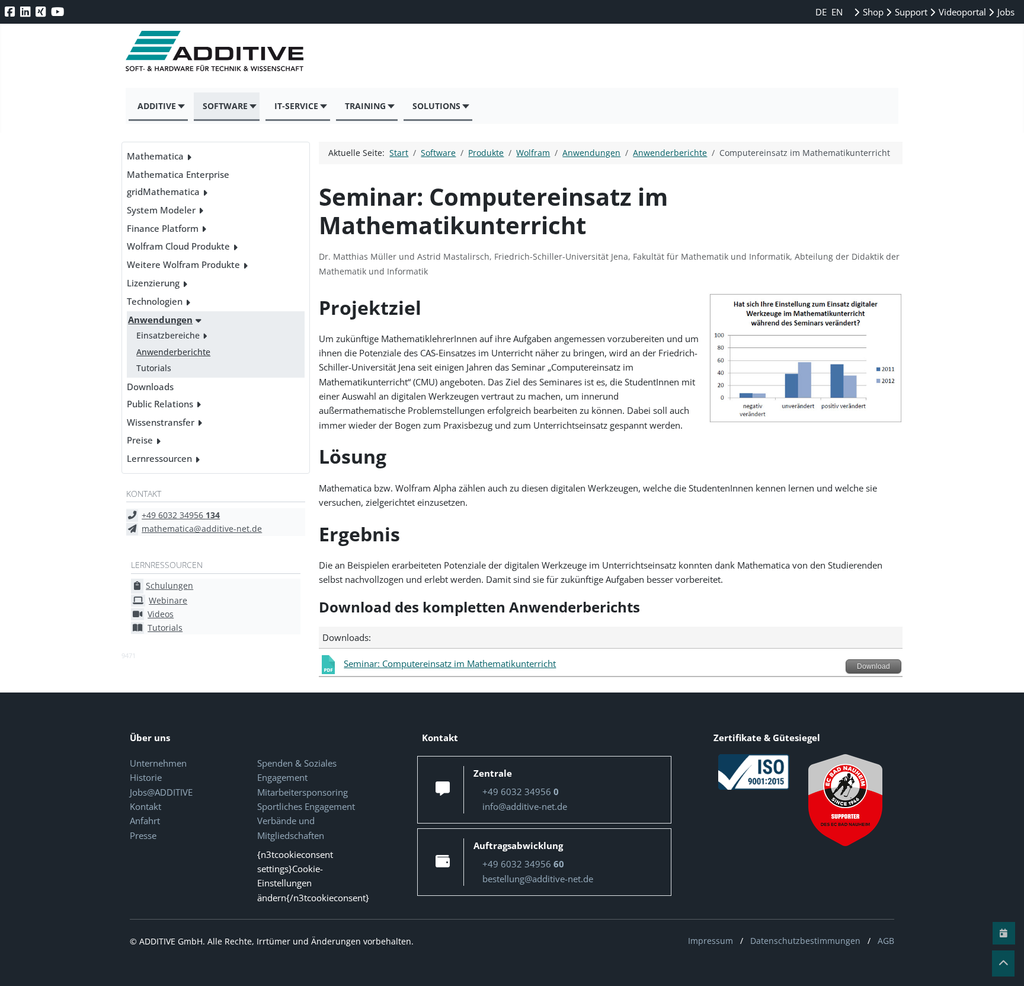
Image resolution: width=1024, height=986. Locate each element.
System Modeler (161, 210)
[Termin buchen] (1004, 933)
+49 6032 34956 (181, 515)
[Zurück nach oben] (1003, 963)
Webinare (168, 600)
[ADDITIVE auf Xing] (42, 12)
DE (822, 12)
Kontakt (145, 806)
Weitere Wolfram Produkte (183, 264)
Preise (140, 440)
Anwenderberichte (173, 352)
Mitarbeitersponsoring (302, 792)
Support (909, 12)
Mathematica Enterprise (178, 174)
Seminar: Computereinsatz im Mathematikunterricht (450, 663)
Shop (872, 12)
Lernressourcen (159, 458)
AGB (886, 940)
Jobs (1005, 12)
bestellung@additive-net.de (537, 879)
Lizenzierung (153, 283)
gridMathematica (163, 191)
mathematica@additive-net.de (202, 528)
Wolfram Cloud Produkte (178, 246)
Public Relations (160, 404)
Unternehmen (158, 763)
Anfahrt (145, 821)
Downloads (150, 387)
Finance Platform (163, 228)
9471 (128, 655)
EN (837, 12)
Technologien (155, 301)
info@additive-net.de (524, 806)
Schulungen (169, 585)
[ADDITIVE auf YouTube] (58, 12)
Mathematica (155, 156)
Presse (143, 835)
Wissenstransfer (160, 422)
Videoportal (961, 12)
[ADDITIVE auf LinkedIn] (26, 12)
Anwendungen (160, 320)
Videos (161, 614)
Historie (146, 777)
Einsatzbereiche (168, 335)
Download (873, 666)
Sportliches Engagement (306, 806)
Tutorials (153, 368)
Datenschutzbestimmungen (805, 940)
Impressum (710, 940)
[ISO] (753, 771)
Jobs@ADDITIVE (161, 792)
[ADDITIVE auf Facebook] (11, 12)
